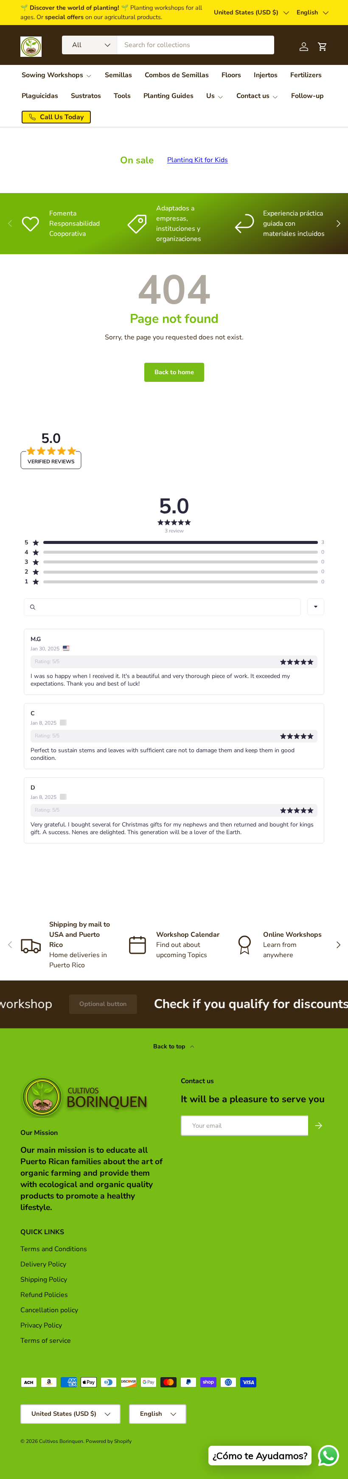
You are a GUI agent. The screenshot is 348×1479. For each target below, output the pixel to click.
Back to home (174, 372)
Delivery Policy (43, 1264)
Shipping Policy (43, 1279)
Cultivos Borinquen (61, 1441)
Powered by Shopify (109, 1441)
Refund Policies (44, 1295)
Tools (122, 96)
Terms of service (45, 1340)
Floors (231, 75)
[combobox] (168, 45)
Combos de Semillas (177, 75)
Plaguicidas (40, 96)
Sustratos (86, 96)
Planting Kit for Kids (197, 160)
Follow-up (307, 96)
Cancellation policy (49, 1310)
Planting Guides (168, 96)
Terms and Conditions (53, 1249)
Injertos (266, 75)
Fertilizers (306, 75)
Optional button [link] (77, 1004)
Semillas (118, 75)
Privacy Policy (41, 1325)
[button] (171, 542)
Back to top (170, 1046)
